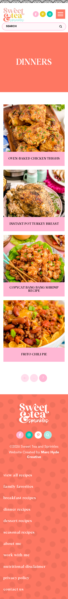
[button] (48, 435)
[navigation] (60, 14)
